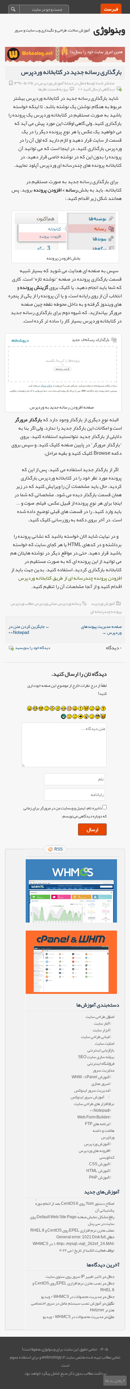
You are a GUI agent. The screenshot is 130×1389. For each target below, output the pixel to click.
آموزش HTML (97, 1171)
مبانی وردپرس (45, 603)
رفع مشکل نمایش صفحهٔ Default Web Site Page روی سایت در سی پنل (72, 1220)
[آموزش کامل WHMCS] (71, 891)
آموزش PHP (99, 1177)
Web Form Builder (93, 1117)
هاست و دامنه (103, 1130)
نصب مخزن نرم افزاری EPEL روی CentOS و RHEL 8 (72, 1230)
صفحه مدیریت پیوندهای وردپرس (101, 629)
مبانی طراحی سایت (95, 1037)
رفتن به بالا (113, 1381)
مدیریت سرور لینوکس (91, 1090)
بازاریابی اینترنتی (100, 1050)
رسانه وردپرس (69, 603)
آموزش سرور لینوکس (87, 1097)
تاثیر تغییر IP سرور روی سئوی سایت (74, 1276)
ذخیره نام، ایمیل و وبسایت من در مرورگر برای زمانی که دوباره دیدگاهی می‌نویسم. (65, 812)
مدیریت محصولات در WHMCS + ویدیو (71, 1297)
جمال (110, 1276)
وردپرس (107, 1137)
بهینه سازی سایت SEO (96, 1057)
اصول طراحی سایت (100, 1017)
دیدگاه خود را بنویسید (32, 648)
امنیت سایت (104, 1043)
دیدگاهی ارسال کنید (99, 89)
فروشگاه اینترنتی (100, 1063)
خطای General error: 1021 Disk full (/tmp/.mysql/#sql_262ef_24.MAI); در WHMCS (73, 1240)
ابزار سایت (101, 1030)
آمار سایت (101, 1023)
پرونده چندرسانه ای (106, 611)
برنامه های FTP (97, 1124)
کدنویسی (106, 1157)
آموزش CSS (99, 1164)
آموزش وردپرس (103, 603)
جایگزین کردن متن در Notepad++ (29, 629)
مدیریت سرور (103, 1070)
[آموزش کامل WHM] (71, 962)
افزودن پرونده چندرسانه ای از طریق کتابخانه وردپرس (70, 578)
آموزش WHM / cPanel (90, 1077)
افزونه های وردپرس (94, 1151)
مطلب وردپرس (22, 603)
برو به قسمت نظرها (53, 89)
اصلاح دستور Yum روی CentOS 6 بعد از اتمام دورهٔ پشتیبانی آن (74, 1206)
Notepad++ (99, 1110)
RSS (58, 849)
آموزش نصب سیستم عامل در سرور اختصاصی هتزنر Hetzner (72, 1306)
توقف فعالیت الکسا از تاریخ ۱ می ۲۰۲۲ (86, 1250)
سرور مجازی (100, 1084)
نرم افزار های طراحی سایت (94, 1104)
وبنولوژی (109, 29)
